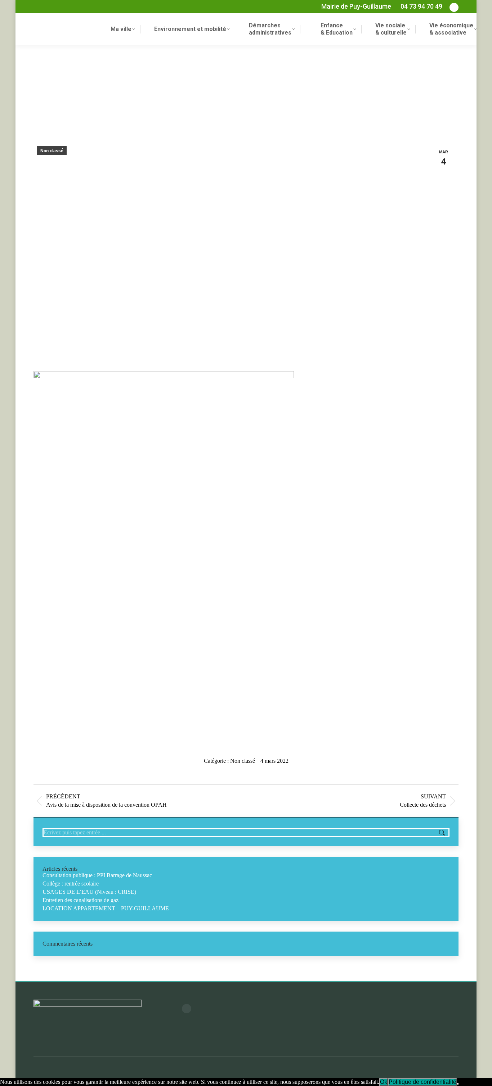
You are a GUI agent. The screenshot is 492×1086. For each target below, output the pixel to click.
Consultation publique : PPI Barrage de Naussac (97, 875)
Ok (383, 1082)
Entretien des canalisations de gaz (80, 900)
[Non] (458, 1084)
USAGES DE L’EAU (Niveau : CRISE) (89, 892)
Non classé (51, 150)
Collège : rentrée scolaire (71, 883)
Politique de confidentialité (422, 1082)
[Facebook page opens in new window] (186, 1008)
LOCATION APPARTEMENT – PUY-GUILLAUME (106, 908)
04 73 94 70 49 (421, 6)
